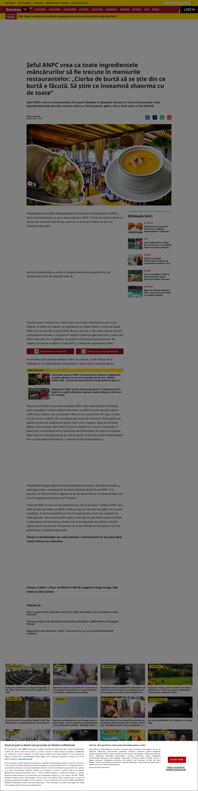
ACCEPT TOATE (177, 759)
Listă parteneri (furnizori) (99, 767)
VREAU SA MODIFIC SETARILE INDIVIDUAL (176, 768)
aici (59, 775)
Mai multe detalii (25, 759)
